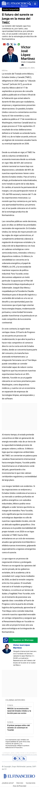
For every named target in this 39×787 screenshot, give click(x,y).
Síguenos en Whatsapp (23, 640)
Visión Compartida (11, 9)
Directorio (19, 783)
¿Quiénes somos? (8, 783)
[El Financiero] (14, 4)
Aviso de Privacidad (19, 786)
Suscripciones (30, 783)
